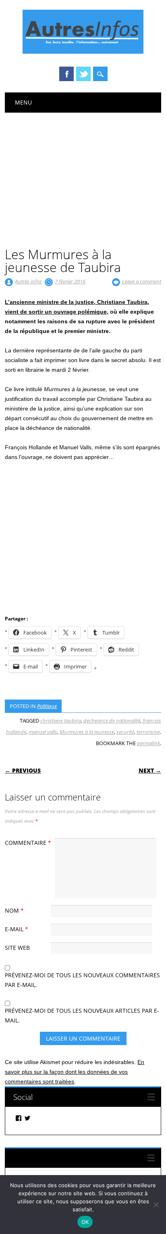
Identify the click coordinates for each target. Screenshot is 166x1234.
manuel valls (43, 731)
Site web (17, 947)
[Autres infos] (83, 51)
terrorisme (148, 731)
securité (125, 731)
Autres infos (28, 281)
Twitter (83, 74)
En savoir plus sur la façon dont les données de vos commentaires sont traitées (74, 1072)
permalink (148, 743)
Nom (14, 910)
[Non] (156, 1204)
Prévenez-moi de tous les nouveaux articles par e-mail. (82, 1015)
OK (85, 1222)
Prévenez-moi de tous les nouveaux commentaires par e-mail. (82, 980)
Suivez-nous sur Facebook (57, 1157)
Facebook (66, 74)
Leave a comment (141, 281)
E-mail (16, 929)
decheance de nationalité (111, 720)
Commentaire (28, 842)
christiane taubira (60, 720)
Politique (47, 706)
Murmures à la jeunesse (87, 731)
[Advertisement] (83, 173)
